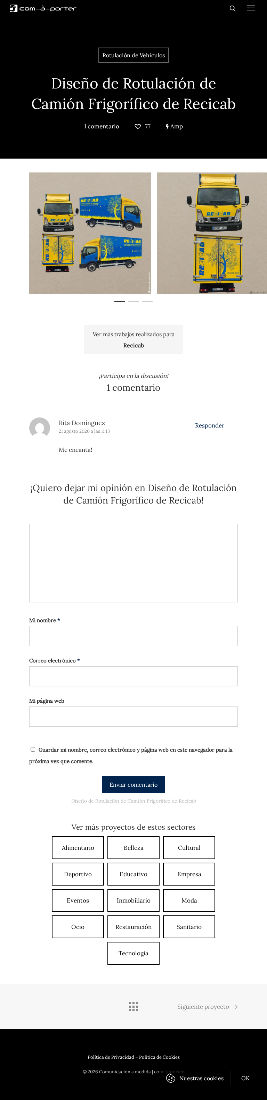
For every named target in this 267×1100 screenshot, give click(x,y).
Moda (189, 900)
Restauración (133, 927)
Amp (176, 126)
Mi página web (46, 700)
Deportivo (78, 874)
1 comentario (101, 126)
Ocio (77, 927)
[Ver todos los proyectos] (133, 1007)
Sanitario (189, 927)
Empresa (189, 874)
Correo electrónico (54, 660)
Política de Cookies (159, 1057)
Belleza (134, 848)
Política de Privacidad (111, 1057)
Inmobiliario (134, 900)
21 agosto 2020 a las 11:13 (84, 431)
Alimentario (78, 848)
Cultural (189, 848)
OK (245, 1078)
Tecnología (133, 953)
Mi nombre (44, 620)
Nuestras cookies (201, 1078)
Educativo (133, 874)
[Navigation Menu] (251, 7)
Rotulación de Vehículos (134, 55)
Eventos (78, 900)
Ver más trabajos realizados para (134, 340)
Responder (209, 425)
